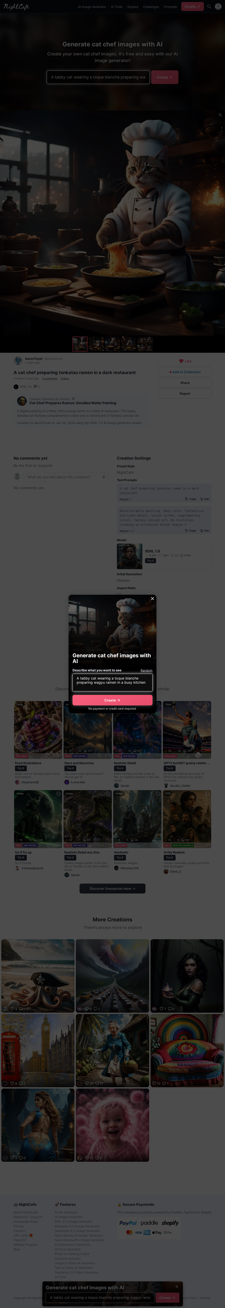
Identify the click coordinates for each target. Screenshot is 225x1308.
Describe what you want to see (97, 670)
